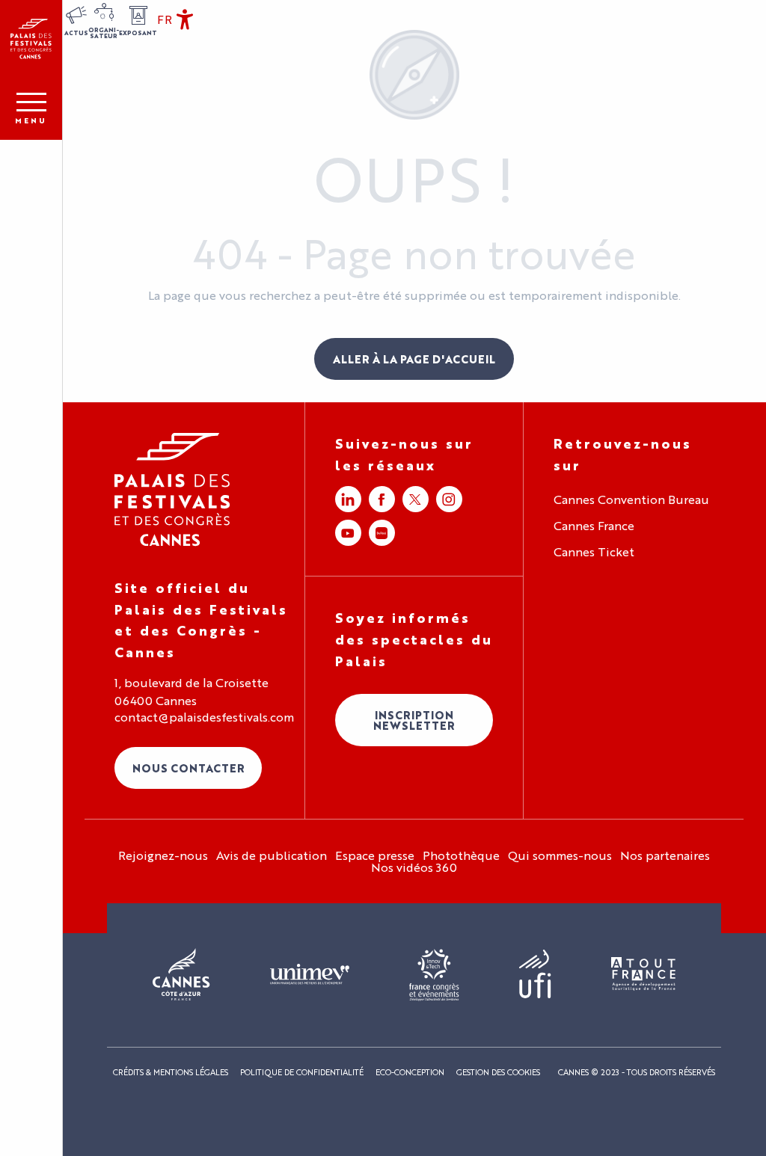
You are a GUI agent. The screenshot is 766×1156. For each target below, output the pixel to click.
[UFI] (535, 975)
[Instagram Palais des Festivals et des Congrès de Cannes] (449, 499)
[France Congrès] (434, 975)
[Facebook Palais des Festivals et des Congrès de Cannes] (382, 499)
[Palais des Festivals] (31, 39)
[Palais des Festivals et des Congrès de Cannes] (172, 489)
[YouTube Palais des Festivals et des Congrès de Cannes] (348, 533)
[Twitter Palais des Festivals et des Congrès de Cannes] (415, 499)
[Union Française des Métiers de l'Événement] (309, 975)
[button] (164, 19)
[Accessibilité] (184, 19)
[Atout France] (643, 974)
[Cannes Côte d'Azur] (181, 975)
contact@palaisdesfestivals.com (204, 717)
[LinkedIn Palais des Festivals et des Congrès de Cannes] (348, 499)
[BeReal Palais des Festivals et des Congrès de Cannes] (382, 533)
